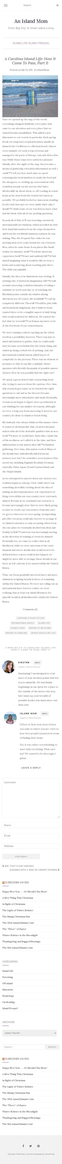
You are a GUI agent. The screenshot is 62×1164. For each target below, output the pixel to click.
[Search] (57, 5)
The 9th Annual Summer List (17, 947)
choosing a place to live (30, 618)
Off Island (7, 983)
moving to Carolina (16, 633)
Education (7, 989)
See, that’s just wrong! (19, 866)
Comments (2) (30, 609)
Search (52, 1047)
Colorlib (29, 1154)
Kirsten (24, 662)
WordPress (49, 1154)
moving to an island (40, 628)
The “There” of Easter (14, 929)
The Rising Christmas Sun (16, 916)
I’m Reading (8, 1002)
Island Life (20, 43)
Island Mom (43, 70)
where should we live (43, 633)
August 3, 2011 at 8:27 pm (30, 718)
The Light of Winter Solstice (17, 910)
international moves (22, 623)
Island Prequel (39, 43)
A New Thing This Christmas (17, 897)
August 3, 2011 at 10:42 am (29, 667)
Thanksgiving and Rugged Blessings (21, 941)
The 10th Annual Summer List (18, 922)
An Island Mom (31, 21)
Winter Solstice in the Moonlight (20, 935)
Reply (37, 663)
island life (44, 623)
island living (18, 628)
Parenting (7, 977)
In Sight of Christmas (13, 904)
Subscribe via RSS (17, 882)
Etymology (8, 995)
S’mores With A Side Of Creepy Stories (34, 870)
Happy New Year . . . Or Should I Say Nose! (24, 891)
